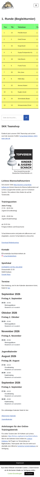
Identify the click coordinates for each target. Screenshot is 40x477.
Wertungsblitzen (10, 305)
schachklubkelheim (9, 256)
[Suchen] (26, 117)
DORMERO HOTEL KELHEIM (12, 267)
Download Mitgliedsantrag (10, 242)
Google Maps (6, 274)
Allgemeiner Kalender (9, 416)
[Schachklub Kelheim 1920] (8, 5)
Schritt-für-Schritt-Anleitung (26, 446)
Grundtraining (9, 367)
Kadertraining (9, 375)
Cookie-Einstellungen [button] (15, 473)
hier (9, 288)
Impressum (20, 463)
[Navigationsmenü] (36, 5)
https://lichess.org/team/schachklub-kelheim (23, 436)
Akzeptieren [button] (29, 473)
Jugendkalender (7, 419)
